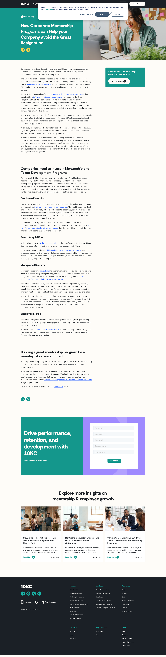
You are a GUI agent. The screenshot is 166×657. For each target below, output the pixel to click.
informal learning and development (48, 97)
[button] (37, 4)
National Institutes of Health (47, 329)
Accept (102, 14)
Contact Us (58, 387)
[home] (25, 4)
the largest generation (48, 243)
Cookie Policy (49, 9)
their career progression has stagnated (50, 207)
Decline (117, 14)
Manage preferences (86, 14)
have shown (45, 271)
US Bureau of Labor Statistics (38, 84)
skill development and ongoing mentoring (64, 250)
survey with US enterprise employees (68, 94)
